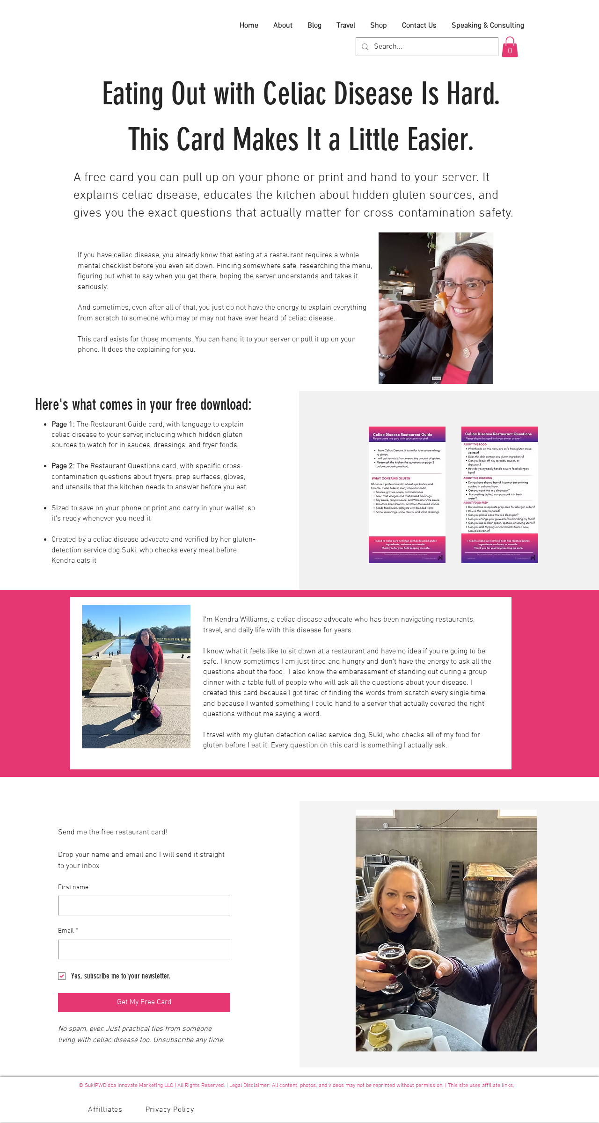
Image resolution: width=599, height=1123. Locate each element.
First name (73, 887)
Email (68, 931)
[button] (510, 46)
